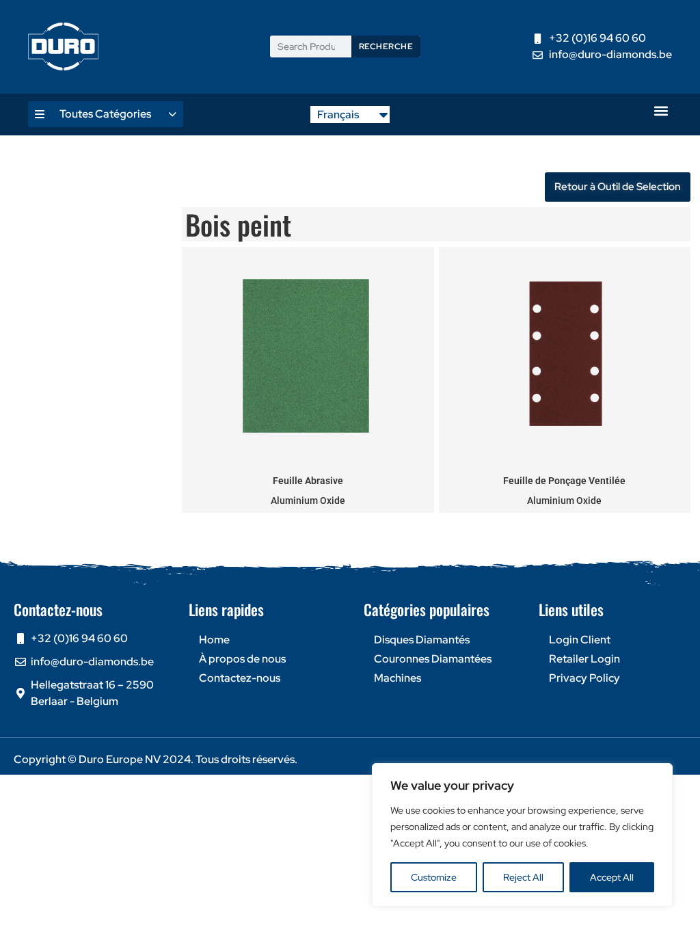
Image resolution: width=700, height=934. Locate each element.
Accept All (612, 877)
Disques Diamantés (422, 639)
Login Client (579, 639)
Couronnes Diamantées (433, 659)
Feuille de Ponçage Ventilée (564, 480)
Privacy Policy (584, 678)
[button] (660, 111)
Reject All (523, 877)
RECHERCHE (386, 46)
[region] (522, 835)
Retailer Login (584, 659)
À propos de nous (242, 659)
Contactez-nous (239, 678)
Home (214, 639)
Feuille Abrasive (308, 480)
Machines (397, 678)
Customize (434, 877)
